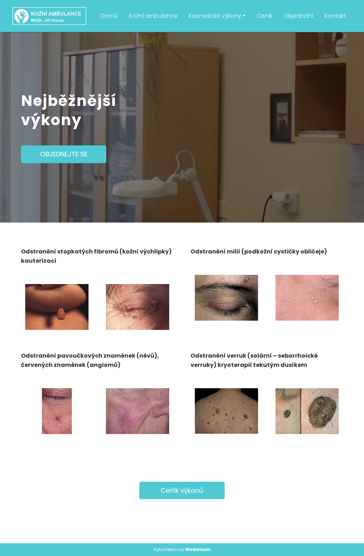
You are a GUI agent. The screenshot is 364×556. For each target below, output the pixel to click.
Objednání (298, 16)
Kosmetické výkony (215, 16)
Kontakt (335, 16)
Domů (109, 16)
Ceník (264, 16)
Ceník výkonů (182, 490)
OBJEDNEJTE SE (63, 154)
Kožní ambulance (153, 16)
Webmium (198, 549)
